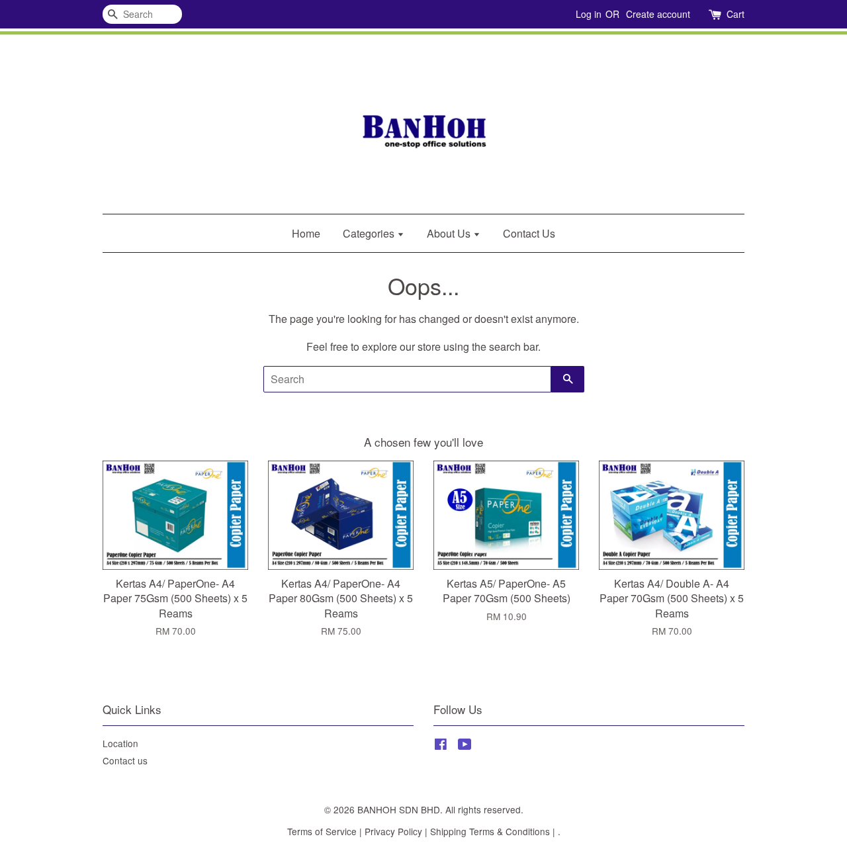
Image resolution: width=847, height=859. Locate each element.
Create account (658, 14)
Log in (589, 14)
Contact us (125, 760)
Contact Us (529, 233)
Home (306, 233)
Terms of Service (322, 831)
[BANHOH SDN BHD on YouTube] (464, 745)
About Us (450, 233)
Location (120, 743)
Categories (370, 233)
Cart (735, 14)
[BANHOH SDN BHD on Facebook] (440, 745)
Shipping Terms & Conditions (490, 831)
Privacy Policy (393, 831)
